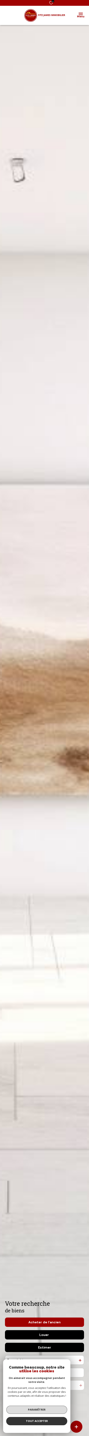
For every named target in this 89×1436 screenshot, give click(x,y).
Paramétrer (37, 1409)
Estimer (44, 1347)
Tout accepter (37, 1421)
